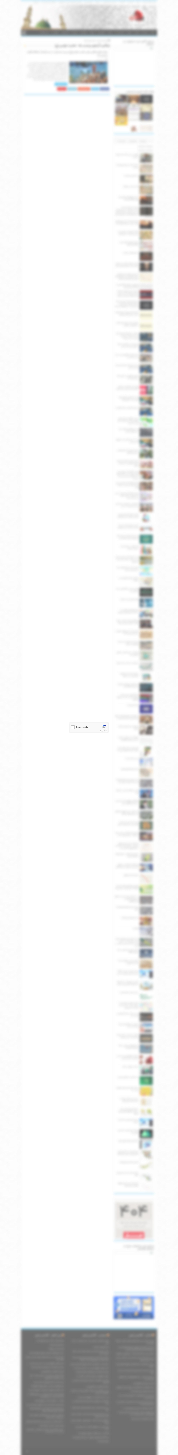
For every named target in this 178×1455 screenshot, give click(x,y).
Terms (105, 730)
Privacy (101, 730)
